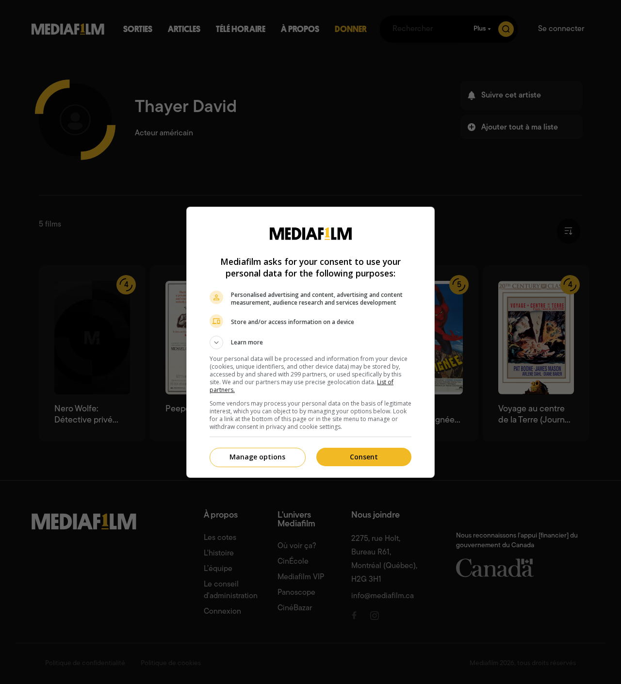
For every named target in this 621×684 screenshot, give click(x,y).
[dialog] (310, 342)
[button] (310, 342)
